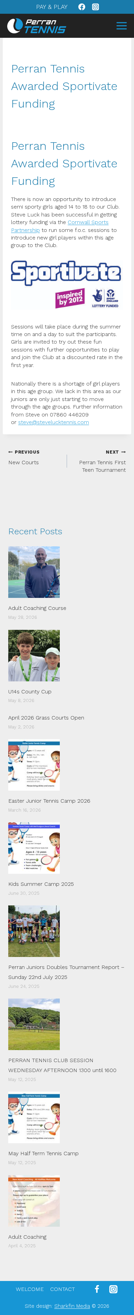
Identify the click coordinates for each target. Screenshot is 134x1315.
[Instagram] (95, 7)
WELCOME (30, 1289)
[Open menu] (121, 26)
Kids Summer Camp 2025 (41, 884)
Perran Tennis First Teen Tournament (102, 461)
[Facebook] (82, 7)
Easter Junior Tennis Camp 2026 (49, 801)
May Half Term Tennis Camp (43, 1153)
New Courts (24, 457)
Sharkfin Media (72, 1306)
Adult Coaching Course (37, 608)
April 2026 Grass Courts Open (46, 717)
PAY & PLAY (51, 6)
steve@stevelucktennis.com (53, 422)
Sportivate (90, 163)
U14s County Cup (30, 691)
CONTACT (62, 1289)
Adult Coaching (27, 1237)
